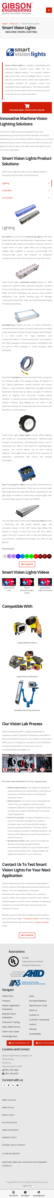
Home (4, 24)
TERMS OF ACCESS (9, 1100)
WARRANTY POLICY (9, 1137)
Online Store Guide (10, 1031)
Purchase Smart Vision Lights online (27, 110)
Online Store (7, 996)
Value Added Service (11, 1026)
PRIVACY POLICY (8, 1115)
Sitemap (33, 1029)
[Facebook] (4, 1085)
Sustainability (35, 1033)
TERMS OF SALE (8, 1107)
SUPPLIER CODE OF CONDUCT (13, 1145)
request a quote (42, 922)
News (31, 996)
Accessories (7, 197)
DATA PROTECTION (9, 1122)
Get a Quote (27, 564)
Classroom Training (11, 1022)
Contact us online (31, 918)
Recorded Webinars (38, 1000)
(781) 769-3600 (11, 1070)
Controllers (7, 190)
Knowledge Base (9, 1036)
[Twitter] (9, 1085)
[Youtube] (17, 1085)
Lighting (5, 183)
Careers (32, 1024)
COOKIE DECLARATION (11, 1153)
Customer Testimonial (39, 1019)
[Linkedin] (13, 1085)
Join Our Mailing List (20, 1043)
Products (14, 24)
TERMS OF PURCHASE (10, 1130)
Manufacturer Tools (38, 1005)
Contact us (34, 1015)
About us (33, 1010)
